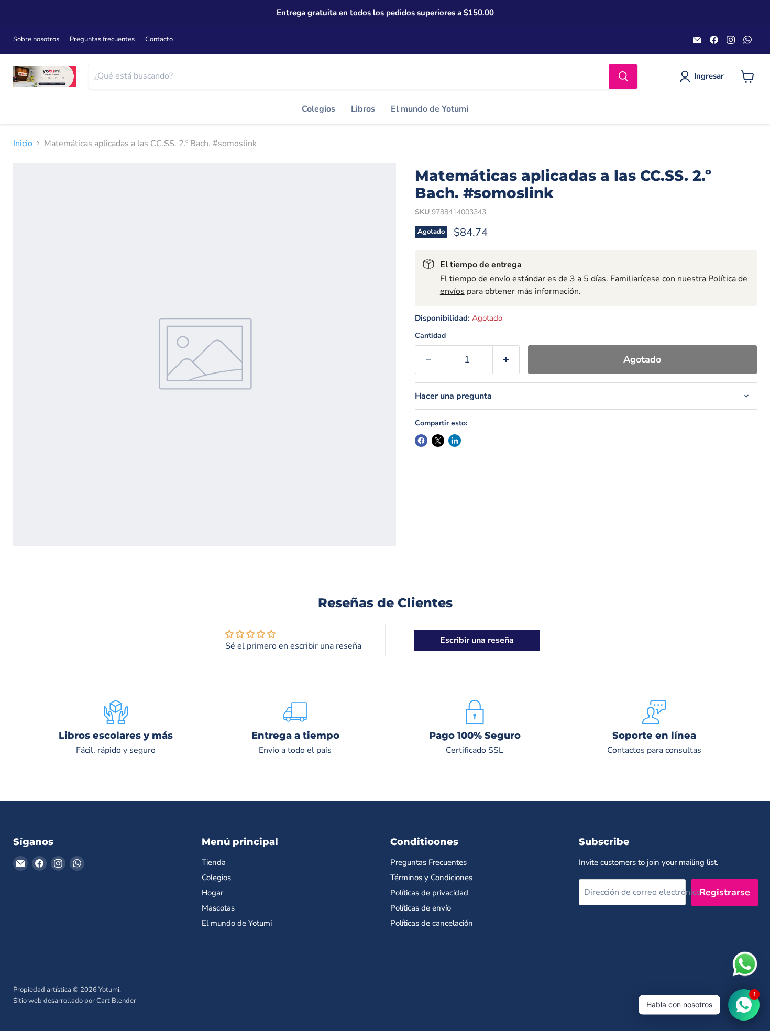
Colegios (318, 109)
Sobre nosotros (36, 39)
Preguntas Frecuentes (428, 862)
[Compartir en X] (438, 440)
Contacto (159, 39)
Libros (363, 109)
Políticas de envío (420, 908)
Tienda (214, 862)
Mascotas (218, 908)
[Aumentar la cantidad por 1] (506, 359)
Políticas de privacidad (429, 892)
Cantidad (430, 336)
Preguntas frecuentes (102, 39)
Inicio (22, 143)
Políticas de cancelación (431, 923)
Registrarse (724, 892)
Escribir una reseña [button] (477, 640)
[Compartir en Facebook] (421, 440)
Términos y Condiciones (431, 877)
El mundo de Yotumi (429, 109)
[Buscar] (623, 76)
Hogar (212, 892)
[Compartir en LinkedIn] (454, 440)
